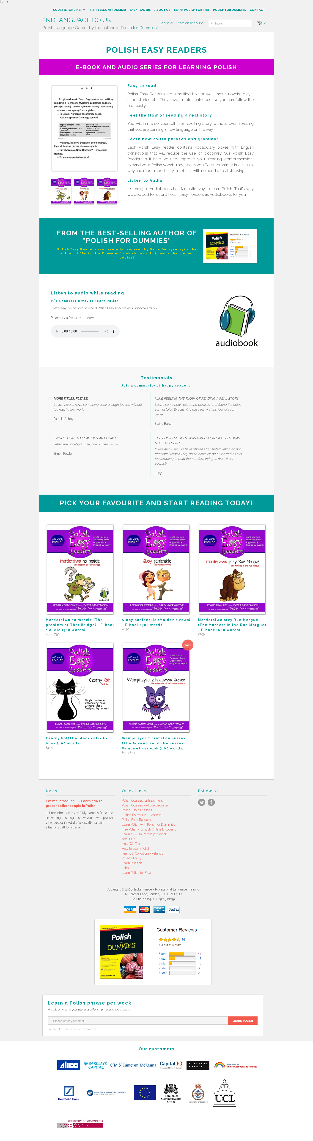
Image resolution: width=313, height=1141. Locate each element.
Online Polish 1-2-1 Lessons (141, 815)
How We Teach (132, 844)
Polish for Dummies (139, 27)
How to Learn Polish (136, 848)
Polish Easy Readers (136, 820)
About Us (128, 839)
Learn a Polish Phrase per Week (144, 834)
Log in (164, 23)
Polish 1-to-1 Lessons (137, 810)
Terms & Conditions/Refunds (142, 853)
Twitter (201, 802)
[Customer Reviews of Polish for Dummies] (230, 258)
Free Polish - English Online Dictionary (149, 829)
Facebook (211, 802)
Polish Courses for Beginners (142, 800)
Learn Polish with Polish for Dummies (148, 824)
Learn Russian (132, 863)
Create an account (188, 23)
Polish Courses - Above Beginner (145, 805)
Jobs (125, 868)
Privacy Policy (132, 858)
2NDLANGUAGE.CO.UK (76, 20)
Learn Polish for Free (136, 872)
